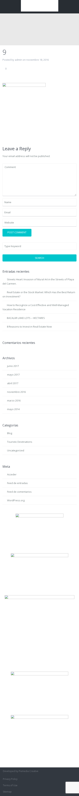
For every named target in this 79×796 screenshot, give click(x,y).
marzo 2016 (14, 400)
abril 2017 (12, 383)
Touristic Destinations (19, 442)
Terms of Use (10, 785)
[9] (24, 111)
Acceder (11, 474)
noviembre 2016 (16, 392)
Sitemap (7, 791)
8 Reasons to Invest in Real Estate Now (29, 326)
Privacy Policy (10, 779)
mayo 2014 (13, 409)
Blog (9, 433)
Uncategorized (15, 450)
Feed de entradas (17, 483)
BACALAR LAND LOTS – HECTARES (26, 318)
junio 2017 (13, 366)
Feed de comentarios (19, 491)
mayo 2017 (13, 374)
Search (39, 258)
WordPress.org (16, 500)
